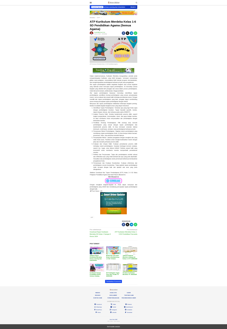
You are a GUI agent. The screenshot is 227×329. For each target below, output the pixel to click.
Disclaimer (113, 295)
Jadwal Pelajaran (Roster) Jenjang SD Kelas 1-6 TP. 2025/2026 (130, 257)
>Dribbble (129, 309)
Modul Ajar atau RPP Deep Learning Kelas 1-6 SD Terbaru (112, 257)
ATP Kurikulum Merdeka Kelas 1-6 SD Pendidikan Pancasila (126, 232)
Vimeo (99, 312)
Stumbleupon (129, 307)
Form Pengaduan (113, 298)
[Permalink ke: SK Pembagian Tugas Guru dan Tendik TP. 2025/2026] (113, 267)
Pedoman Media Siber (129, 298)
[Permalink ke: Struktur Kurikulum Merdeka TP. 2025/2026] (130, 267)
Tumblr (114, 307)
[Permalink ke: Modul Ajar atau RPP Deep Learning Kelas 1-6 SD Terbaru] (113, 250)
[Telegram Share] (131, 33)
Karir (129, 292)
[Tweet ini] (127, 33)
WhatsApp (99, 307)
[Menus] (90, 2)
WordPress (99, 309)
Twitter (114, 304)
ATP (92, 217)
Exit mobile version (113, 326)
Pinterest (129, 304)
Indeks (97, 292)
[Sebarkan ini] (123, 33)
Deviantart (129, 312)
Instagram (114, 309)
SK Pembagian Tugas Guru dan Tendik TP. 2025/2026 (112, 274)
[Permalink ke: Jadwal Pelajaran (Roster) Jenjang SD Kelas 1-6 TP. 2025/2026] (130, 250)
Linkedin (114, 312)
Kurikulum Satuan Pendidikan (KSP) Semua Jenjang (95, 274)
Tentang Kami (129, 295)
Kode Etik (113, 292)
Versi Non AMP (113, 319)
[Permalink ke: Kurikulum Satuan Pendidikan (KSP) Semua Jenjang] (97, 267)
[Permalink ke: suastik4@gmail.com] (91, 33)
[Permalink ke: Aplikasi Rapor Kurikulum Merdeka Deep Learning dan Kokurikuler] (97, 250)
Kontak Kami (97, 298)
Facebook (99, 304)
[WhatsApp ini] (135, 33)
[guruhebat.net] (114, 2)
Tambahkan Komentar (113, 281)
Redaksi (97, 295)
